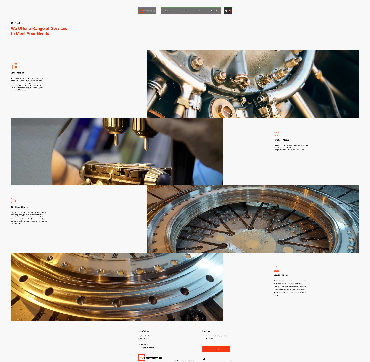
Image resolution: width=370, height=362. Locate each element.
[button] (183, 10)
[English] (226, 10)
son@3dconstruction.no (146, 348)
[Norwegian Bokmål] (230, 10)
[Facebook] (204, 360)
